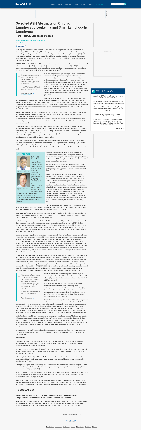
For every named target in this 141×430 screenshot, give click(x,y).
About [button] (53, 4)
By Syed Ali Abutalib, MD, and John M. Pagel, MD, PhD (30, 40)
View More (119, 128)
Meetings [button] (68, 4)
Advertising (58, 427)
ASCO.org (94, 427)
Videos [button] (83, 4)
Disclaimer (88, 427)
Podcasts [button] (91, 4)
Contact (73, 427)
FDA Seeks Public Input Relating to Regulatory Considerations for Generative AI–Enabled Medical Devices (108, 108)
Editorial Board (50, 427)
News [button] (60, 4)
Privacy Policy (80, 427)
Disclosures (66, 427)
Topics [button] (76, 4)
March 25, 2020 (20, 43)
